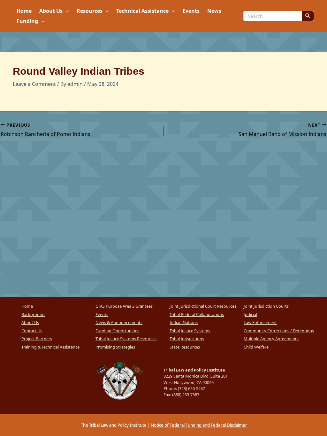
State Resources (185, 347)
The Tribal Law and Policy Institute (113, 425)
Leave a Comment (34, 83)
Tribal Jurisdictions (187, 339)
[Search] (308, 16)
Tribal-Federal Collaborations (197, 314)
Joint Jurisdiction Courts (266, 306)
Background (33, 314)
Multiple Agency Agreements (271, 339)
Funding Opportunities (117, 331)
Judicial (250, 314)
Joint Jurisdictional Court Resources (203, 306)
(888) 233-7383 (185, 394)
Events (101, 314)
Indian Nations (184, 322)
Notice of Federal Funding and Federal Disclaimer (199, 425)
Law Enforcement (260, 322)
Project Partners (36, 339)
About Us (30, 322)
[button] (66, 11)
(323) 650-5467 (191, 388)
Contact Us (31, 331)
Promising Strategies (115, 347)
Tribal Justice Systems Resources (125, 339)
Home (27, 306)
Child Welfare (256, 347)
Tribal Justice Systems (190, 331)
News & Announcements (118, 322)
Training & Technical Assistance (50, 347)
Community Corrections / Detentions (279, 331)
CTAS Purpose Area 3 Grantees (124, 306)
